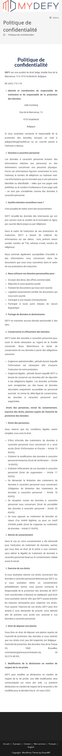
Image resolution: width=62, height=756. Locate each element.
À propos (17, 744)
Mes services (39, 744)
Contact (27, 744)
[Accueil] (4, 34)
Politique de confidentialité (21, 34)
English (31, 747)
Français (52, 744)
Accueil (6, 744)
